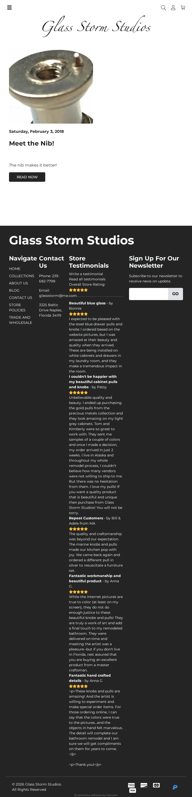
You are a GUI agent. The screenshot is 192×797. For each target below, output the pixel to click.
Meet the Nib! (31, 143)
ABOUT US (18, 283)
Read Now (27, 177)
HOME (14, 268)
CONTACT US (20, 297)
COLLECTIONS (21, 276)
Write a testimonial (86, 274)
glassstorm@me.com (58, 295)
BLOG (14, 290)
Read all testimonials (87, 279)
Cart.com (112, 795)
